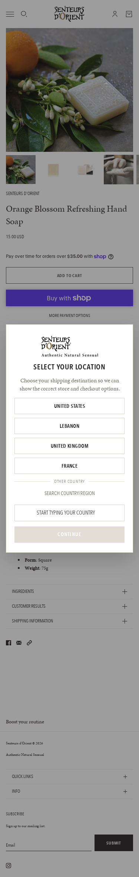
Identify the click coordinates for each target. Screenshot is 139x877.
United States (69, 406)
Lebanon (69, 426)
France (70, 466)
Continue (69, 534)
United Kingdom (70, 446)
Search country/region (69, 493)
